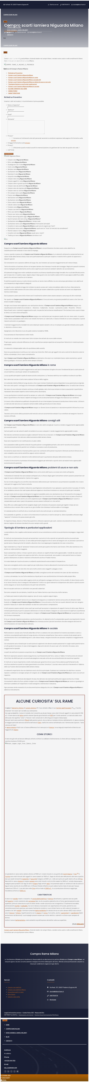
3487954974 (54, 995)
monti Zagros (67, 874)
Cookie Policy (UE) (28, 1012)
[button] (4, 38)
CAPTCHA (11, 150)
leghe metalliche (40, 910)
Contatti (10, 35)
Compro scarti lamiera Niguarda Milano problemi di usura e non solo (29, 82)
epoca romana (11, 727)
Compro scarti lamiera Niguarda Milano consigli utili (24, 80)
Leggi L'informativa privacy (12, 1012)
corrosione (31, 901)
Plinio (27, 720)
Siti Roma (55, 1015)
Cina (33, 888)
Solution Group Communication (43, 1015)
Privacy (10, 136)
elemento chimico (18, 708)
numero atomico (30, 708)
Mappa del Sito (39, 1012)
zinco (46, 913)
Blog (8, 32)
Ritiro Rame (11, 994)
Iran (75, 874)
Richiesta (11, 119)
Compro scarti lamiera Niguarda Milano (20, 75)
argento (10, 901)
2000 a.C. (48, 888)
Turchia (7, 876)
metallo (15, 899)
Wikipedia (80, 924)
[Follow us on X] (11, 1071)
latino (21, 715)
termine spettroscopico (63, 708)
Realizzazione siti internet (26, 1015)
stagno (16, 730)
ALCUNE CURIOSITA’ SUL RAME (17, 89)
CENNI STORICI (12, 91)
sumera (32, 881)
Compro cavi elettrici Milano (17, 990)
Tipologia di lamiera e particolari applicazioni (22, 84)
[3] (77, 873)
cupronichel (65, 913)
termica (50, 899)
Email (10, 114)
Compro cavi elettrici (14, 987)
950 (51, 715)
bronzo (51, 727)
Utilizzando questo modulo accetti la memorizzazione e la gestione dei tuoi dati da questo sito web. (46, 148)
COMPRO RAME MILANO (10, 15)
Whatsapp (53, 1000)
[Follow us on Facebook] (5, 1071)
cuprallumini (75, 913)
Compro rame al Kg (14, 997)
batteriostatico (20, 920)
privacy (13, 140)
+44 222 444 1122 (9, 1060)
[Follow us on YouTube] (17, 1071)
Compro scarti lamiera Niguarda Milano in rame (23, 77)
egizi (48, 883)
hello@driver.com (10, 1068)
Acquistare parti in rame (15, 992)
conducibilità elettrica (39, 899)
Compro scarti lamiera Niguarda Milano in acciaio (23, 86)
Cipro (39, 722)
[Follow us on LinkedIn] (8, 1071)
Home (8, 25)
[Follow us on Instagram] (14, 1071)
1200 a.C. (23, 891)
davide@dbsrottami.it (57, 991)
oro (81, 879)
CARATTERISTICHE (14, 93)
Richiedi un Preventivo (15, 73)
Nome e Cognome (14, 105)
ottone (18, 913)
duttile (17, 906)
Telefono (11, 110)
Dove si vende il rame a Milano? (17, 30)
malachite (25, 879)
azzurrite (34, 879)
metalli (19, 910)
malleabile (24, 906)
